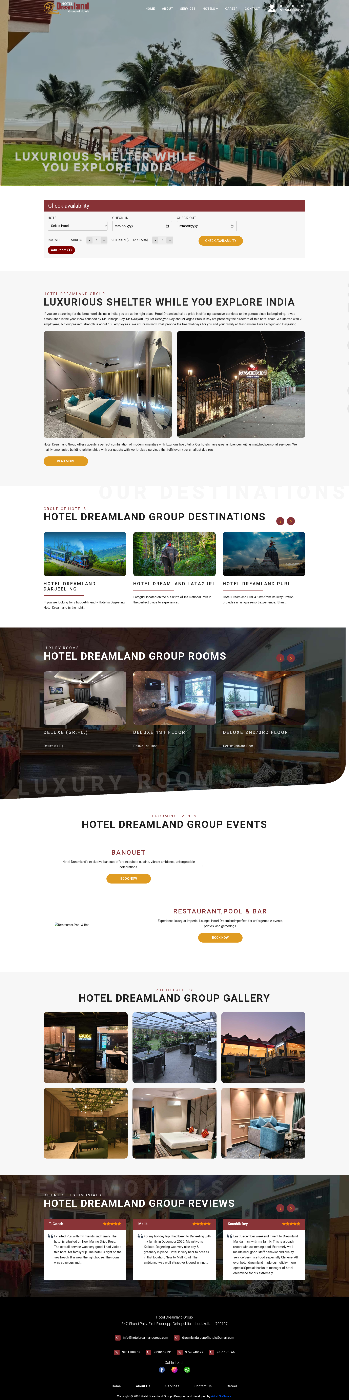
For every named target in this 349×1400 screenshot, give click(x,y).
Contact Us (203, 1386)
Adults (76, 239)
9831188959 (131, 1352)
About (167, 9)
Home (150, 9)
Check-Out (186, 218)
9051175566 (226, 1352)
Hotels (209, 9)
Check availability (220, 241)
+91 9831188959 (291, 10)
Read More (66, 461)
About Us (143, 1386)
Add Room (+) (61, 250)
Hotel (53, 218)
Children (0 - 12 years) (129, 239)
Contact (252, 9)
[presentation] (280, 521)
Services (188, 9)
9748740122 (194, 1352)
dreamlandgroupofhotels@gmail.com (208, 1338)
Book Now (128, 878)
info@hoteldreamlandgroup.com (145, 1338)
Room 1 (54, 240)
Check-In (120, 218)
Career (231, 9)
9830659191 (163, 1352)
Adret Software (221, 1396)
